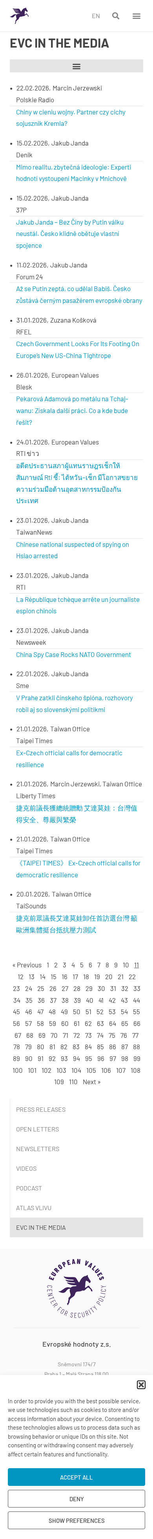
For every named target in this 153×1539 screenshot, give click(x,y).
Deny (76, 1498)
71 (65, 1035)
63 (100, 1023)
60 (65, 1023)
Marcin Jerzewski (77, 88)
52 (100, 1011)
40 (89, 1000)
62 (88, 1023)
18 (86, 976)
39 (77, 1000)
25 (40, 988)
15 (53, 976)
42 (112, 1000)
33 (136, 988)
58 (40, 1023)
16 (64, 976)
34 (16, 1000)
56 (16, 1023)
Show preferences (77, 1520)
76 (123, 1035)
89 (16, 1058)
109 (59, 1081)
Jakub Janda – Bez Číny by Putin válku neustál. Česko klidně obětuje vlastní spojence (70, 233)
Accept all (76, 1477)
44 (136, 1000)
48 (52, 1011)
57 (28, 1023)
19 (97, 976)
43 (124, 1000)
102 (46, 1070)
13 (32, 976)
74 (100, 1035)
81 (52, 1046)
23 (16, 988)
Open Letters (37, 1129)
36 (41, 1000)
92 (52, 1058)
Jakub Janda (70, 143)
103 (61, 1070)
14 (43, 976)
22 (132, 976)
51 (88, 1011)
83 (76, 1046)
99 (136, 1058)
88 (136, 1046)
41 (101, 1000)
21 (121, 976)
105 (91, 1070)
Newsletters (37, 1148)
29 (89, 988)
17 (75, 976)
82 (63, 1046)
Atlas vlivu (33, 1207)
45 (16, 1011)
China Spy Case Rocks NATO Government (73, 654)
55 (136, 1011)
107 (121, 1070)
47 (40, 1011)
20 (109, 976)
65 (124, 1023)
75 (112, 1035)
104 (76, 1070)
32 (124, 988)
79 (28, 1046)
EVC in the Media (41, 1227)
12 (21, 976)
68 (29, 1035)
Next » (92, 1081)
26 (52, 988)
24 (28, 988)
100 (18, 1070)
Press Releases (41, 1109)
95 (88, 1058)
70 (54, 1035)
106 (106, 1070)
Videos (26, 1168)
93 (64, 1058)
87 (124, 1046)
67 (18, 1035)
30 (101, 988)
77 (135, 1035)
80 (40, 1046)
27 (65, 988)
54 (124, 1011)
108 (135, 1070)
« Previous (27, 965)
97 (112, 1058)
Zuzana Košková (73, 320)
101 (32, 1070)
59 (52, 1023)
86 (112, 1046)
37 (53, 1000)
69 (42, 1035)
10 (126, 965)
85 (100, 1046)
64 (112, 1023)
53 (112, 1011)
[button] (141, 1385)
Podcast (29, 1188)
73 (88, 1035)
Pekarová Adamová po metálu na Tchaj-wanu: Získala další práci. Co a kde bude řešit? (72, 410)
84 (88, 1046)
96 (100, 1058)
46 (28, 1011)
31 (113, 988)
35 (29, 1000)
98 (124, 1058)
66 (136, 1023)
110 (73, 1081)
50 (76, 1011)
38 (65, 1000)
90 (29, 1058)
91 (41, 1058)
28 (76, 988)
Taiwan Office (70, 729)
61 (77, 1023)
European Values (75, 375)
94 (76, 1058)
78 (16, 1046)
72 (76, 1035)
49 (64, 1011)
